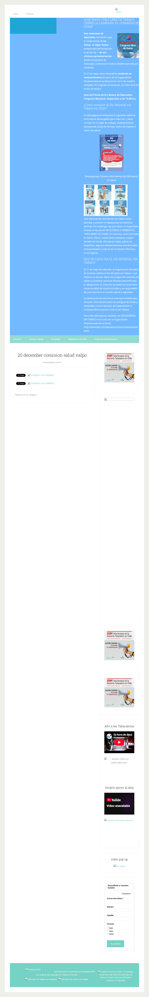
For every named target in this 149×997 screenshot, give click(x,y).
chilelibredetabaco (33, 26)
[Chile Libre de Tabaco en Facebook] (41, 979)
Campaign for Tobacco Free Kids (63, 975)
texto (111, 931)
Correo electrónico (115, 898)
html (111, 928)
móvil (111, 934)
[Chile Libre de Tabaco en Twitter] (73, 979)
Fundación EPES (88, 972)
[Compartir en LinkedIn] (41, 375)
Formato (110, 924)
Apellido (110, 915)
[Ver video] (119, 866)
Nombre (110, 907)
